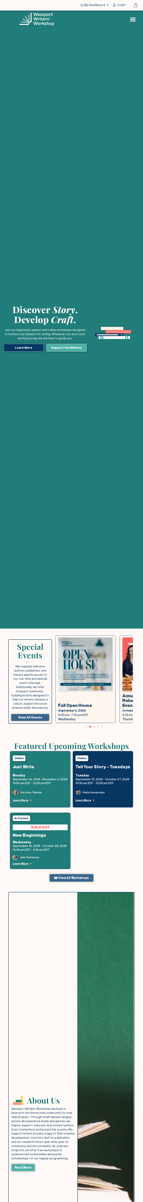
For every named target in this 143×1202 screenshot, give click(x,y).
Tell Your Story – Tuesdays (103, 766)
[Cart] (135, 5)
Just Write (23, 766)
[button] (86, 727)
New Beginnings (29, 835)
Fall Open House (75, 705)
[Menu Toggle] (133, 19)
